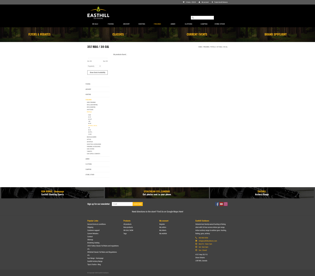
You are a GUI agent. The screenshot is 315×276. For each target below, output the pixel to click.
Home (200, 47)
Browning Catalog (93, 243)
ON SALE (95, 24)
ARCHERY (126, 24)
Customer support (93, 230)
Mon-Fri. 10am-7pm (205, 244)
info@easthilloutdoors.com (208, 241)
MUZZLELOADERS (91, 137)
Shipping (90, 227)
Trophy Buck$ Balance (221, 2)
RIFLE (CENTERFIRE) (92, 105)
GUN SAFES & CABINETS (93, 154)
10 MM (90, 134)
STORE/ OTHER (220, 24)
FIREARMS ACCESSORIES (93, 146)
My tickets (162, 230)
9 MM (89, 115)
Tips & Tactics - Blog (94, 264)
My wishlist (163, 233)
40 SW (89, 123)
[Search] (193, 18)
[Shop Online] (157, 12)
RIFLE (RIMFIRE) (91, 107)
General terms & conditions (96, 224)
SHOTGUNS (90, 109)
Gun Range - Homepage (95, 258)
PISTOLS (212, 47)
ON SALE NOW (128, 230)
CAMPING (204, 24)
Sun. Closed (203, 250)
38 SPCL (90, 132)
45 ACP (90, 119)
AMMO (173, 24)
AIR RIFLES (90, 142)
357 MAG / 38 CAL (222, 47)
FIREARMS (157, 24)
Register (162, 224)
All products (127, 224)
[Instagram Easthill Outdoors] (226, 204)
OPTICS (89, 139)
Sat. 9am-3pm (203, 247)
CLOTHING (188, 24)
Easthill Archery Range (94, 261)
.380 (89, 121)
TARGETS (89, 151)
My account (205, 2)
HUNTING (141, 24)
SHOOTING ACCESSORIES (94, 144)
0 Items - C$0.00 (191, 2)
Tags (125, 233)
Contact (90, 237)
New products (128, 227)
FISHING (111, 24)
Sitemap (90, 240)
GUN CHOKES (90, 149)
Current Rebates (92, 233)
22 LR (89, 117)
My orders (162, 227)
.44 (89, 127)
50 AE (89, 130)
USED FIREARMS (91, 102)
